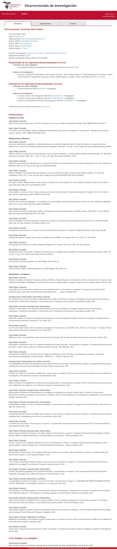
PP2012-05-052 (98, 77)
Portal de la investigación (109, 15)
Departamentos (45, 24)
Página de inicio (9, 14)
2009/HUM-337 (70, 100)
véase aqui (45, 106)
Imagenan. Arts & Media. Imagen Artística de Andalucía (46, 53)
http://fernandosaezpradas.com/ (33, 39)
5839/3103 (41, 88)
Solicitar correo (19, 36)
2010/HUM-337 (57, 98)
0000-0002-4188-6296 (29, 41)
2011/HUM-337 (57, 96)
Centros (73, 24)
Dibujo (28, 55)
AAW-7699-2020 (26, 43)
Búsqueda (17, 24)
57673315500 (26, 46)
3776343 (24, 48)
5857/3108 (74, 67)
